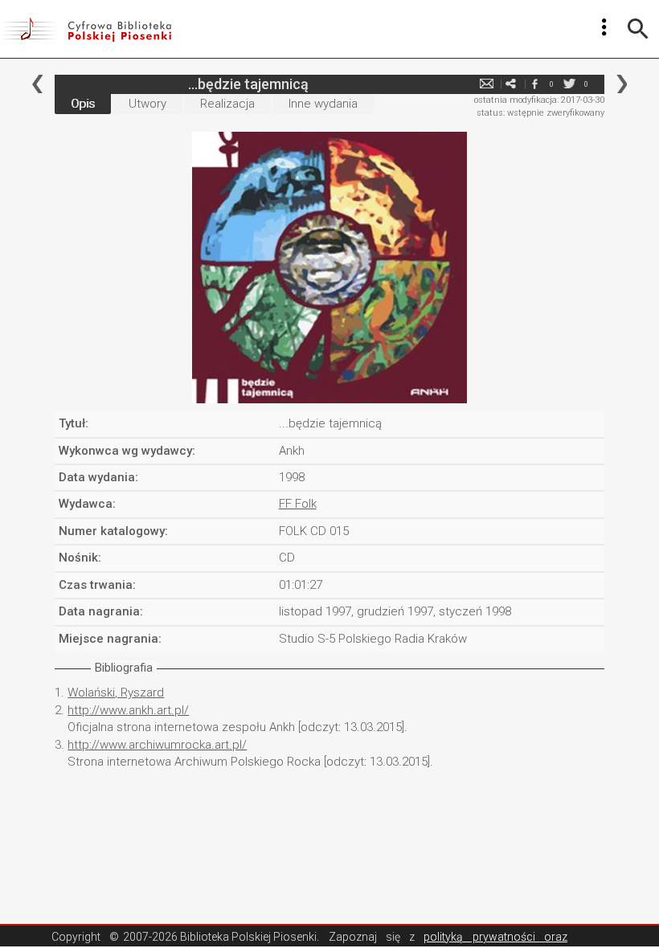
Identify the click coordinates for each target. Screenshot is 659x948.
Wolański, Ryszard (116, 692)
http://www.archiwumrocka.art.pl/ (157, 745)
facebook (535, 84)
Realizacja (227, 103)
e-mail (487, 84)
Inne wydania (323, 103)
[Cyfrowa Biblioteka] (85, 29)
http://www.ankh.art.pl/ (128, 710)
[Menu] (604, 27)
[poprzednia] (37, 84)
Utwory (147, 103)
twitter (570, 84)
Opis (83, 103)
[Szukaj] (638, 29)
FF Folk (298, 503)
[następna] (621, 84)
